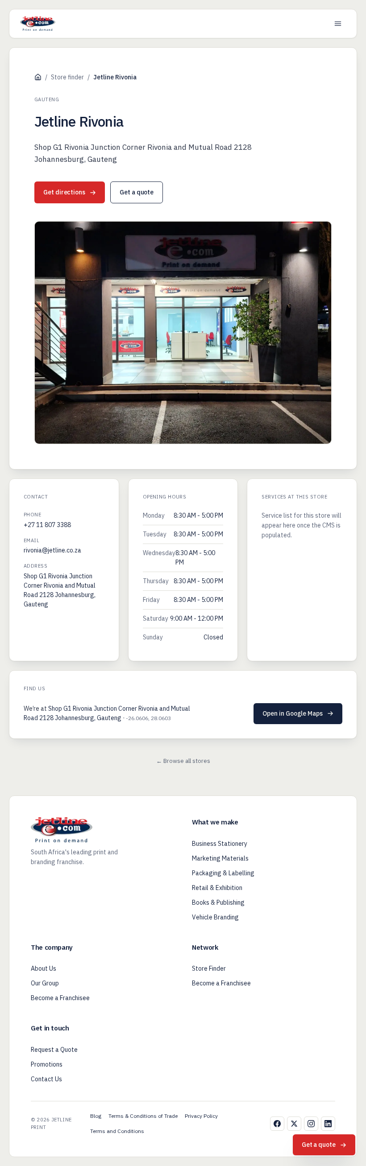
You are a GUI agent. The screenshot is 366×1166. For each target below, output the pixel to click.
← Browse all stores (183, 761)
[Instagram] (311, 1124)
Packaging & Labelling (223, 873)
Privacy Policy (201, 1115)
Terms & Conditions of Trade (143, 1115)
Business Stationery (219, 844)
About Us (43, 968)
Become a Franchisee (60, 998)
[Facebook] (277, 1124)
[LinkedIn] (328, 1124)
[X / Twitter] (294, 1124)
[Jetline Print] (37, 23)
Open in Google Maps (292, 713)
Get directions (64, 192)
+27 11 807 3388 (47, 525)
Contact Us (46, 1079)
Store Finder (209, 968)
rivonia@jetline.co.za (52, 550)
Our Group (45, 983)
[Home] (38, 77)
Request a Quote (54, 1050)
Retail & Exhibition (217, 888)
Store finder (67, 77)
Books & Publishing (218, 902)
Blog (95, 1115)
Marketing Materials (220, 858)
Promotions (46, 1064)
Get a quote (137, 192)
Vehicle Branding (215, 917)
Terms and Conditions (117, 1131)
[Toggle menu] (338, 24)
